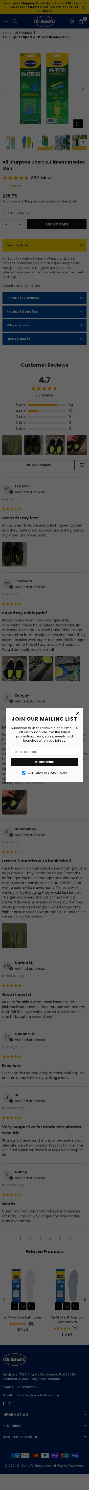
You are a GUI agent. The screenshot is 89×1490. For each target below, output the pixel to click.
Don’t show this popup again (47, 773)
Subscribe (44, 762)
